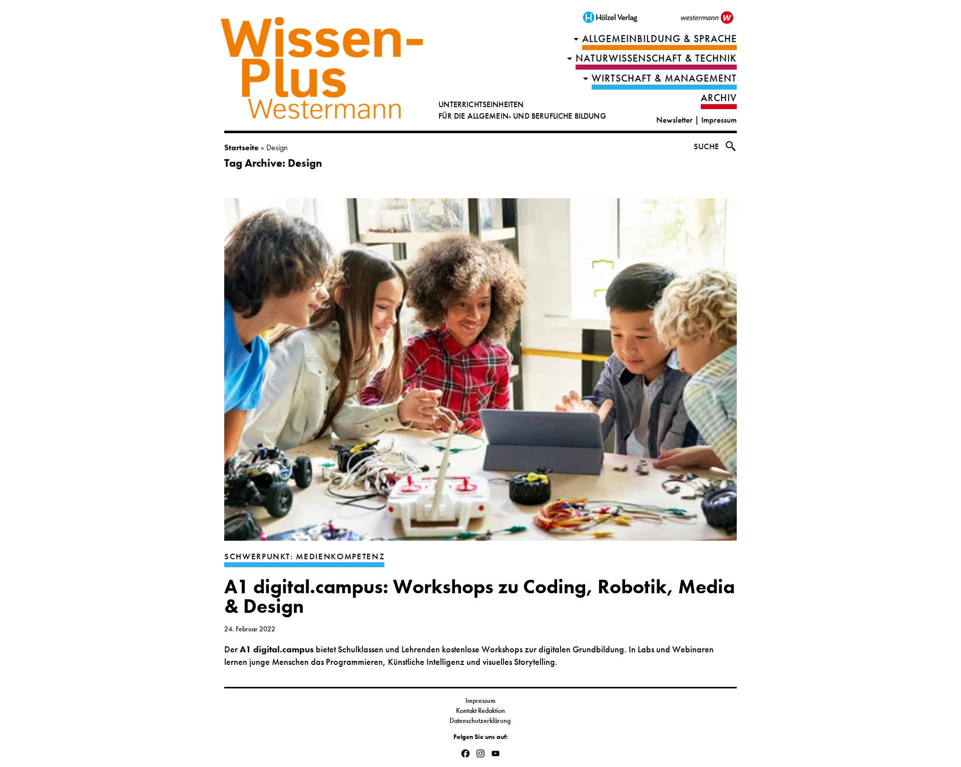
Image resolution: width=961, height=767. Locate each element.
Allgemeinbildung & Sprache (659, 39)
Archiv (719, 98)
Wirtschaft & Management (664, 78)
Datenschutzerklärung (480, 720)
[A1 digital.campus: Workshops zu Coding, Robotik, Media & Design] (480, 374)
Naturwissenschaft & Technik (656, 58)
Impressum (719, 120)
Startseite (241, 147)
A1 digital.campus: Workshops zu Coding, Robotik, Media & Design (479, 596)
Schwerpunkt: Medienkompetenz (304, 556)
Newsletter (674, 120)
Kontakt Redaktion (480, 710)
